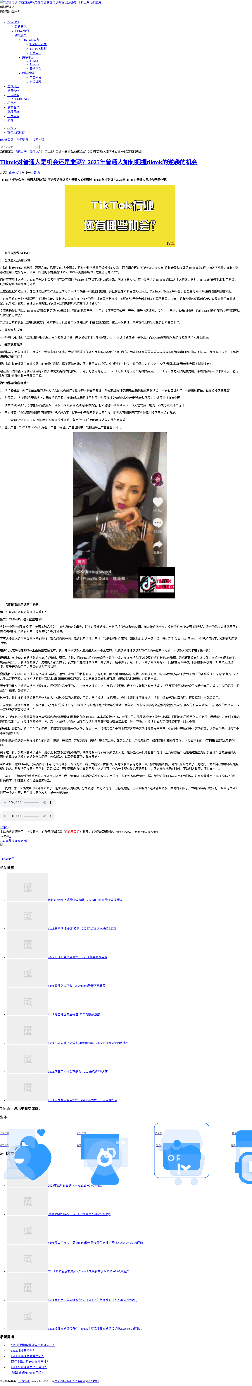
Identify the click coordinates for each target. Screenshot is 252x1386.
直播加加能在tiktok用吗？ (27, 1372)
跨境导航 (13, 111)
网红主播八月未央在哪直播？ (30, 1361)
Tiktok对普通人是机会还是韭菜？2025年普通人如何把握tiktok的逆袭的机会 (99, 162)
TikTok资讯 (22, 30)
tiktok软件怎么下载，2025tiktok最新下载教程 (77, 985)
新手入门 (35, 53)
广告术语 (35, 77)
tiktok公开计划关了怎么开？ (29, 1367)
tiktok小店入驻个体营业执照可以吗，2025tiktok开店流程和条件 (88, 1043)
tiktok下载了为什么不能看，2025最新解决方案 (78, 1071)
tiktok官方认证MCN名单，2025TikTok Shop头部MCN (82, 928)
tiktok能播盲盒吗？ (23, 1350)
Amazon (34, 64)
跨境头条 (21, 35)
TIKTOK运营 (38, 44)
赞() (35, 172)
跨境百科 (28, 73)
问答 (10, 120)
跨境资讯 (13, 22)
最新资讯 (21, 26)
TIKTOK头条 (30, 39)
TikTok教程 (7, 840)
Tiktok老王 (7, 858)
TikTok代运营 (16, 132)
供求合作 (13, 107)
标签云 (11, 128)
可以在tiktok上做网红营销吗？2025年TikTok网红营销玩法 (85, 899)
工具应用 (13, 116)
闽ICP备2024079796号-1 (69, 1381)
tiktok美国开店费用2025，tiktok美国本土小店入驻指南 (82, 1100)
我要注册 (23, 139)
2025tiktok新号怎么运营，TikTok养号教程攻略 (77, 957)
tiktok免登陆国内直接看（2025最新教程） (75, 1014)
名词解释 (35, 81)
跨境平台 (28, 57)
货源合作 (13, 90)
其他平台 (35, 68)
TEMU (34, 61)
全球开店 (13, 86)
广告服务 (13, 95)
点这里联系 (72, 831)
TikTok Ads (22, 98)
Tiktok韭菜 (21, 840)
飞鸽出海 (95, 2)
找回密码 (38, 139)
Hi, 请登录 (6, 139)
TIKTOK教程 (38, 48)
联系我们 (93, 1381)
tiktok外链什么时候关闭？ (27, 1356)
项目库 (11, 103)
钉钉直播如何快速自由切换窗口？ (33, 1345)
